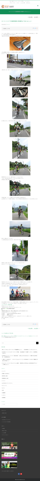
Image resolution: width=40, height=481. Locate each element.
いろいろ (3, 395)
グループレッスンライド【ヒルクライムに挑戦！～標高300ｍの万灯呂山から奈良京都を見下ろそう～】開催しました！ (19, 364)
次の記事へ (36, 17)
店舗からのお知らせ (5, 373)
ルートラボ (6, 308)
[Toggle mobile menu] (37, 5)
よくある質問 (4, 432)
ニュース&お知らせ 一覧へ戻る (7, 333)
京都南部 (3, 392)
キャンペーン (4, 385)
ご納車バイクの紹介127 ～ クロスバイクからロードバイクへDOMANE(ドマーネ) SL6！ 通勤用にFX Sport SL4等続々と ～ (20, 360)
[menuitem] (12, 3)
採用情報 (3, 397)
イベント (8, 24)
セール (3, 387)
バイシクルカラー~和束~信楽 (7, 304)
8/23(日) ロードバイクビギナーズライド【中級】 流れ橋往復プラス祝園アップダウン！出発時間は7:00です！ (19, 352)
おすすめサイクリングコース (7, 383)
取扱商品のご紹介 (5, 378)
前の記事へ (31, 17)
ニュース (3, 371)
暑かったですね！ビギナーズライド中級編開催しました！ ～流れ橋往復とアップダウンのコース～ (19, 349)
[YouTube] (21, 474)
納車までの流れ (4, 430)
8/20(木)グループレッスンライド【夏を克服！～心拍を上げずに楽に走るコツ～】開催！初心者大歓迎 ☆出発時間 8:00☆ (19, 356)
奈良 (3, 390)
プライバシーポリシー (5, 434)
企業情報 (3, 428)
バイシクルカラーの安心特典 (6, 421)
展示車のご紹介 (5, 375)
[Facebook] (19, 474)
